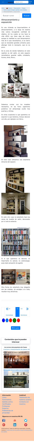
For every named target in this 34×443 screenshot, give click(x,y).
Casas (23, 8)
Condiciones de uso (11, 430)
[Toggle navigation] (3, 2)
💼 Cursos (9, 8)
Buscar (27, 16)
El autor (16, 328)
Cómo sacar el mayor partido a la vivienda (15, 10)
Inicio (3, 8)
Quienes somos (7, 402)
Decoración (17, 8)
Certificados (6, 404)
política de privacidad (22, 430)
